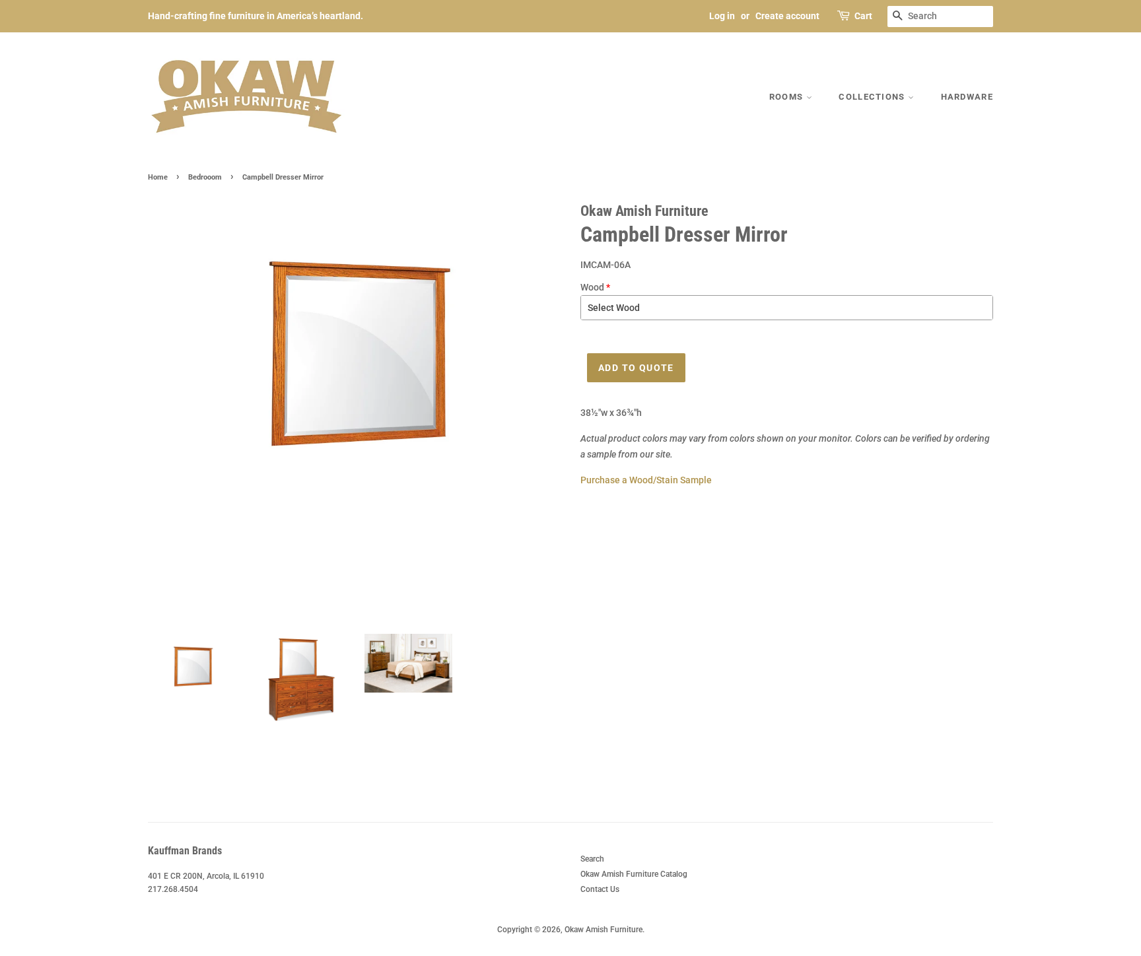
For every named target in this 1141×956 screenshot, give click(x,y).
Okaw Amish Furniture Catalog (633, 874)
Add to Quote (636, 367)
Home (158, 177)
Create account (787, 16)
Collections (873, 97)
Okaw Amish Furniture (603, 929)
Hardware (967, 97)
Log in (722, 16)
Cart (863, 16)
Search (592, 859)
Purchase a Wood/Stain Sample (646, 480)
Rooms (787, 97)
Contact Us (599, 889)
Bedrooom (205, 177)
